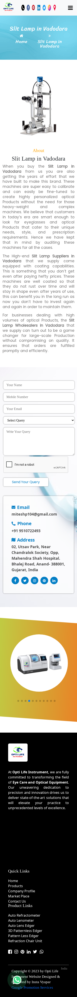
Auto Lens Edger (21, 925)
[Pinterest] (33, 8)
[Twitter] (44, 8)
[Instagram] (49, 8)
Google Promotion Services (32, 987)
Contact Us (17, 901)
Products (15, 886)
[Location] (54, 8)
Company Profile (21, 891)
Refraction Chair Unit (25, 941)
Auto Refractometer (24, 915)
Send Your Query (26, 482)
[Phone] (23, 8)
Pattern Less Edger (23, 936)
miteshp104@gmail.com (34, 514)
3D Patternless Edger (25, 930)
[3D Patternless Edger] (39, 663)
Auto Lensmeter (21, 920)
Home (21, 41)
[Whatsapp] (41, 951)
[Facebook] (28, 8)
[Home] (9, 7)
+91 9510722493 (26, 530)
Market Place (18, 896)
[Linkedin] (38, 8)
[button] (18, 701)
